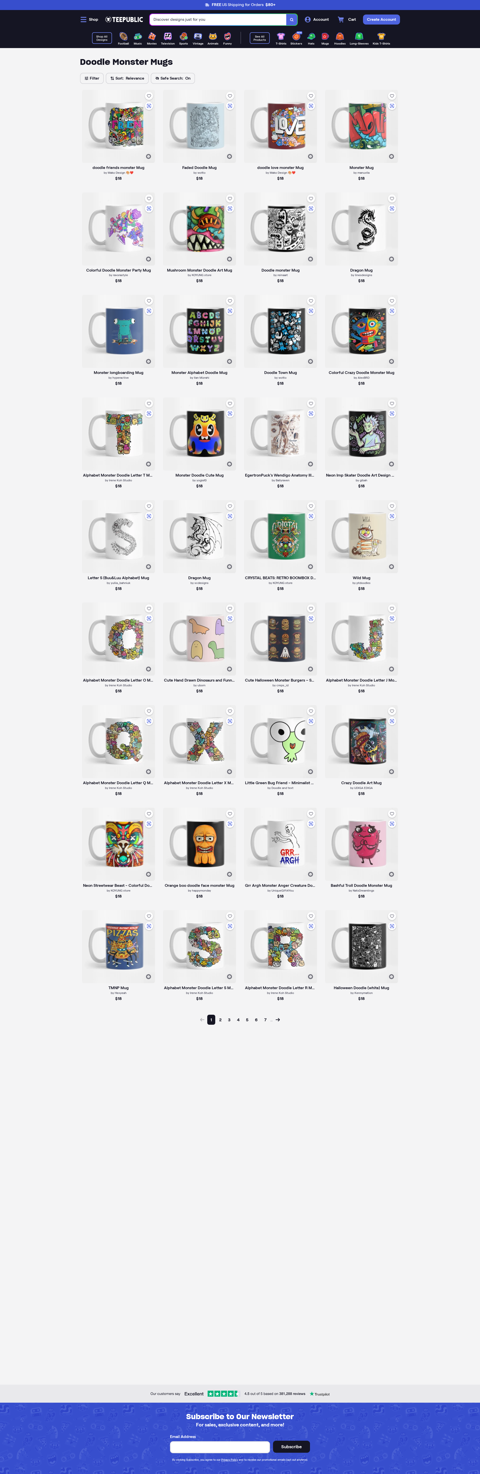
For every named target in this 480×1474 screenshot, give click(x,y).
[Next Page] (278, 1020)
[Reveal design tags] (148, 156)
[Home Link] (124, 20)
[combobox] (218, 19)
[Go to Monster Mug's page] (361, 126)
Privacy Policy (229, 1459)
